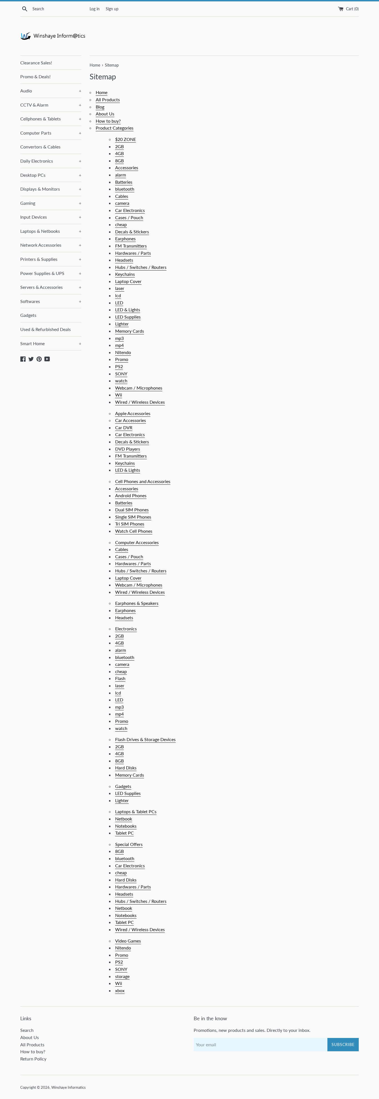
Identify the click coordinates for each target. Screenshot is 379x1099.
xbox (120, 990)
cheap (121, 224)
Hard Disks (126, 767)
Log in (95, 8)
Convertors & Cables (40, 146)
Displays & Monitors (50, 188)
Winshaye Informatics (68, 1087)
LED (119, 302)
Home (101, 92)
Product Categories (114, 127)
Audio (50, 90)
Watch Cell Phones (133, 531)
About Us (105, 113)
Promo (121, 359)
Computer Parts (50, 132)
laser (119, 288)
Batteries (123, 182)
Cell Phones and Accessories (142, 481)
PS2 (119, 366)
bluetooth (124, 188)
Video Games (128, 940)
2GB (119, 146)
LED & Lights (127, 309)
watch (121, 380)
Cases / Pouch (129, 217)
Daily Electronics (50, 160)
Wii (118, 394)
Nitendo (123, 352)
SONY (121, 373)
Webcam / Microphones (138, 387)
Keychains (125, 274)
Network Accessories (50, 244)
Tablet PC (124, 832)
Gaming (50, 203)
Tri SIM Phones (129, 523)
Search (27, 1030)
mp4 (119, 345)
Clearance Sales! (36, 62)
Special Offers (129, 844)
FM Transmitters (131, 245)
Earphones (125, 238)
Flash (120, 678)
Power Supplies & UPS (50, 273)
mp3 (119, 338)
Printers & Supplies (50, 259)
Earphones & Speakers (136, 603)
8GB (119, 160)
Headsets (124, 259)
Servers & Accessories (50, 287)
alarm (120, 174)
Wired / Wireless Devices (140, 402)
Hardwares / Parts (133, 253)
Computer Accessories (137, 542)
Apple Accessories (132, 413)
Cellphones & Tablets (50, 118)
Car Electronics (130, 210)
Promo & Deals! (35, 76)
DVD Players (127, 448)
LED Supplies (128, 316)
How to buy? (108, 120)
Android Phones (130, 495)
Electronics (126, 628)
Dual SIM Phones (132, 509)
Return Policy (33, 1058)
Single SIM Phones (133, 516)
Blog (100, 106)
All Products (108, 99)
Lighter (122, 323)
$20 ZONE (125, 139)
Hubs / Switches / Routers (140, 267)
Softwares (50, 301)
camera (122, 203)
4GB (119, 153)
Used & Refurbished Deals (45, 329)
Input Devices (50, 216)
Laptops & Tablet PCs (135, 811)
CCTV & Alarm (50, 104)
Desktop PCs (50, 175)
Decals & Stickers (132, 231)
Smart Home (50, 343)
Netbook (123, 818)
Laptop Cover (128, 281)
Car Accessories (130, 420)
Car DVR (123, 427)
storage (122, 976)
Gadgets (28, 315)
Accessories (126, 167)
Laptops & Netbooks (50, 231)
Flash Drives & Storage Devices (145, 739)
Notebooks (126, 825)
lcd (118, 295)
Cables (121, 196)
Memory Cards (129, 331)
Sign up (112, 8)
